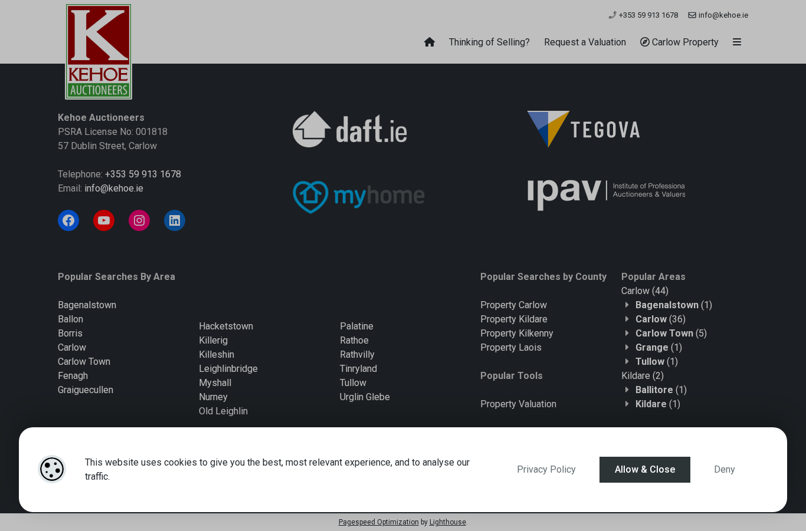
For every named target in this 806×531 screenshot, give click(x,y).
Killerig (213, 340)
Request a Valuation (585, 42)
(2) (642, 375)
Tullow (353, 382)
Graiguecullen (85, 389)
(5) (671, 333)
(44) (645, 290)
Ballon (70, 319)
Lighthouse (448, 522)
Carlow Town (84, 361)
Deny (724, 469)
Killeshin (216, 354)
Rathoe (354, 340)
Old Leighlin (223, 411)
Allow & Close (645, 469)
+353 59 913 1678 (647, 15)
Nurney (213, 397)
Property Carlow (513, 305)
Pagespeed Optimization (379, 522)
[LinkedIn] (174, 220)
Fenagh (73, 375)
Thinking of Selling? (489, 42)
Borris (70, 333)
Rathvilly (357, 354)
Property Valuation (518, 404)
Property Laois (511, 347)
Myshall (215, 382)
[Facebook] (68, 220)
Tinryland (358, 368)
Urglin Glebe (365, 397)
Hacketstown (226, 326)
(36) (660, 319)
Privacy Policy (546, 469)
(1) (673, 305)
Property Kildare (514, 319)
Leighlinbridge (228, 368)
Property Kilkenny (516, 333)
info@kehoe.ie (722, 15)
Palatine (356, 326)
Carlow (72, 347)
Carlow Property (684, 42)
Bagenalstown (87, 305)
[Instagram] (139, 220)
